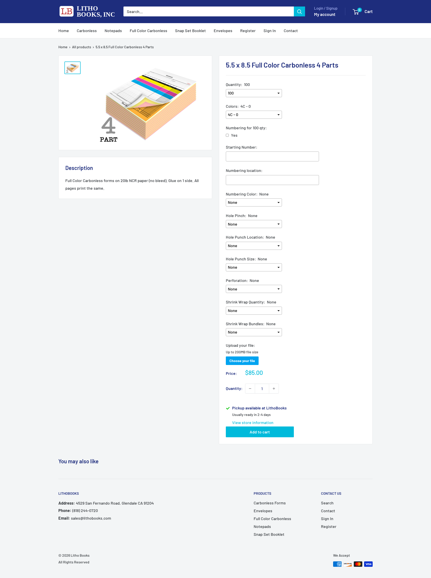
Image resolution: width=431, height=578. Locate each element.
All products (81, 47)
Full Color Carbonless (148, 30)
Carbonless (87, 30)
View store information (252, 422)
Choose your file (242, 360)
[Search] (299, 11)
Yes (234, 135)
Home (63, 30)
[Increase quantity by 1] (274, 388)
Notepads (113, 30)
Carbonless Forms (270, 502)
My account (324, 14)
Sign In (270, 30)
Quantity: (234, 388)
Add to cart (260, 431)
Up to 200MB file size (242, 352)
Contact (291, 30)
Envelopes (223, 30)
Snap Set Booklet (190, 30)
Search (327, 502)
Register (248, 30)
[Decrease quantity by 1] (250, 388)
